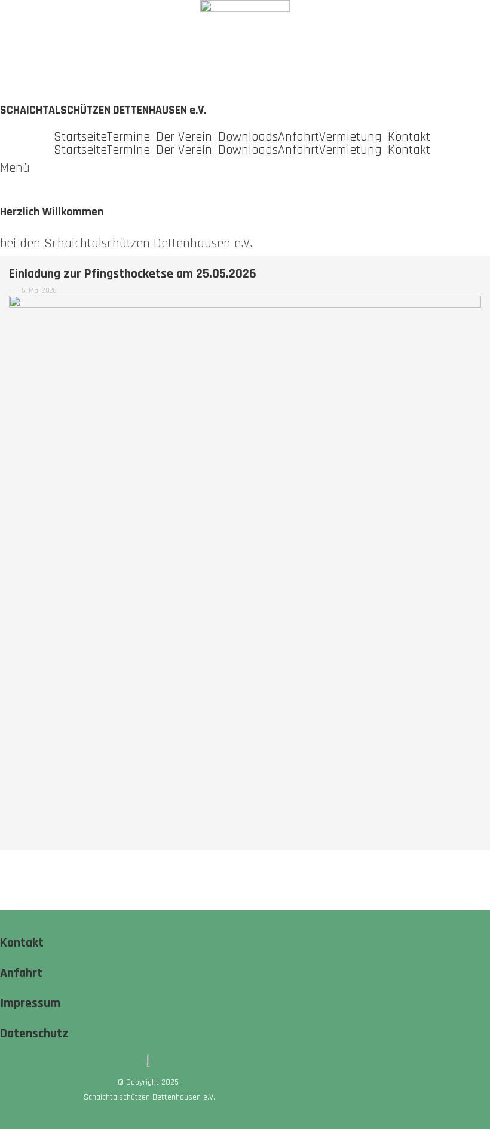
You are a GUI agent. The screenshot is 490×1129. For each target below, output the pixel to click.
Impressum (30, 1003)
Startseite (80, 137)
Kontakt (409, 137)
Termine (128, 137)
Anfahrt (298, 137)
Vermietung (350, 137)
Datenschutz (34, 1033)
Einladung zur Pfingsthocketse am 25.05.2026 (132, 274)
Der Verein (184, 137)
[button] (131, 137)
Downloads (248, 137)
